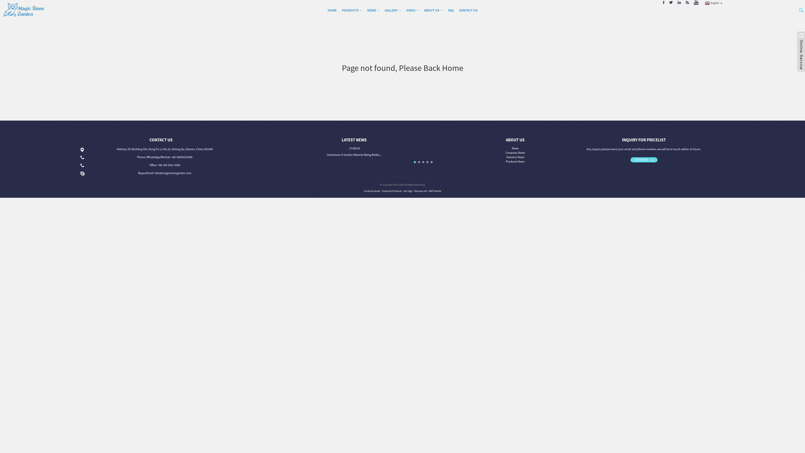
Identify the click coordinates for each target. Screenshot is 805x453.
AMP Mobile (435, 191)
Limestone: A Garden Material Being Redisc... (354, 155)
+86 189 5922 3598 (169, 165)
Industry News (515, 157)
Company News (515, 153)
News (515, 148)
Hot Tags (407, 191)
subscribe (641, 160)
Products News (515, 161)
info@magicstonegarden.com (173, 173)
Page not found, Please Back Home (402, 68)
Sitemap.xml (420, 191)
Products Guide (372, 191)
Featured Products (392, 191)
